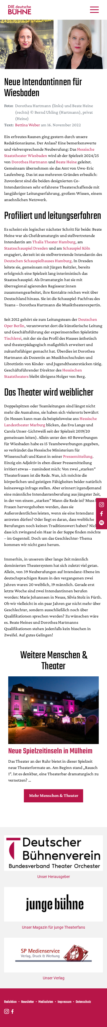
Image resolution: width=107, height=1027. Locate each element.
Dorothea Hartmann (29, 161)
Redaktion (10, 1002)
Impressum (64, 1002)
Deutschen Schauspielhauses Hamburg (38, 260)
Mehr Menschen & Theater (53, 795)
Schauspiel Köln (76, 248)
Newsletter (27, 1002)
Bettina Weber (27, 124)
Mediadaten (45, 1002)
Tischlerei (12, 338)
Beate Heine (66, 161)
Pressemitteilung (77, 456)
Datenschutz (83, 1002)
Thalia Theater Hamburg (53, 241)
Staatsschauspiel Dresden (26, 248)
